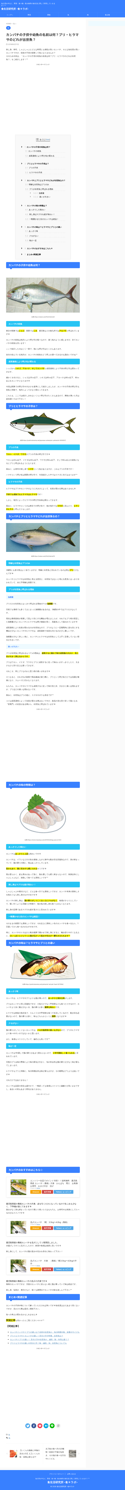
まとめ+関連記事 (33, 254)
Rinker (38, 1188)
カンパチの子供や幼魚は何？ (37, 147)
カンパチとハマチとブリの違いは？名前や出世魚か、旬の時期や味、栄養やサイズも (45, 1332)
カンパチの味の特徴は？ (36, 205)
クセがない (31, 236)
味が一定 (31, 240)
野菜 (29, 15)
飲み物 (107, 15)
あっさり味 (31, 231)
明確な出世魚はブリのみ (37, 184)
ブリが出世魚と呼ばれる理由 (39, 189)
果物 (48, 15)
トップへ (10, 15)
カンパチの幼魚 (33, 151)
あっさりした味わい (35, 209)
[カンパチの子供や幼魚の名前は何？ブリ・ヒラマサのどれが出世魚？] (46, 1425)
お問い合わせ (71, 1474)
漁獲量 (38, 193)
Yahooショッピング (63, 1192)
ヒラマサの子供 (33, 172)
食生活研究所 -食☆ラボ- (15, 8)
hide (47, 139)
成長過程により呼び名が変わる (39, 156)
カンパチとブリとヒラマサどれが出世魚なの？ (45, 180)
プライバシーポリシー (56, 1474)
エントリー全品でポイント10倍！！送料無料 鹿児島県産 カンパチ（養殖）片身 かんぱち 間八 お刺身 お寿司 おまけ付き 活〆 (55, 1183)
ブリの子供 (31, 168)
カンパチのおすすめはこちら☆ (39, 248)
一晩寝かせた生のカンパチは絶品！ (42, 219)
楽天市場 (47, 1192)
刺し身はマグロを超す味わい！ (40, 214)
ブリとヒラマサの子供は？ (37, 163)
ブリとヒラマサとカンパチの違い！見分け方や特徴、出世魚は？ (36, 1336)
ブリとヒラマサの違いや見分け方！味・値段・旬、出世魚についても (38, 1343)
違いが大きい (41, 197)
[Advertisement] (42, 83)
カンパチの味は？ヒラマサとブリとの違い (43, 227)
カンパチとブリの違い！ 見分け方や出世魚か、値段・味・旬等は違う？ (39, 1339)
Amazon (35, 1192)
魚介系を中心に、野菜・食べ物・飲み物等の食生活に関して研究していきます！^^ (62, 1478)
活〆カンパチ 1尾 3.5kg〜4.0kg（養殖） (49, 1222)
